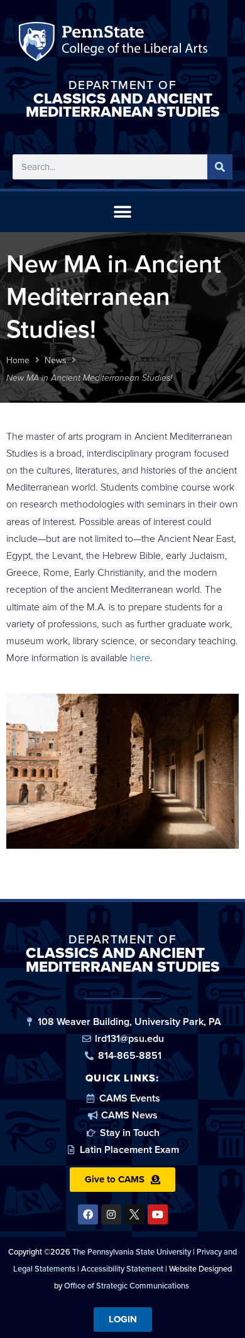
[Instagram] (111, 1214)
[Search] (219, 166)
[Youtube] (158, 1214)
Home (18, 360)
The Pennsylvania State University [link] (131, 1252)
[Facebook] (88, 1214)
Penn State (38, 44)
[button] (123, 212)
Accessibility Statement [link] (122, 1269)
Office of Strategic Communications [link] (126, 1286)
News (55, 360)
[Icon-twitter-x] (134, 1214)
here (140, 657)
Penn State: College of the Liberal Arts (132, 44)
